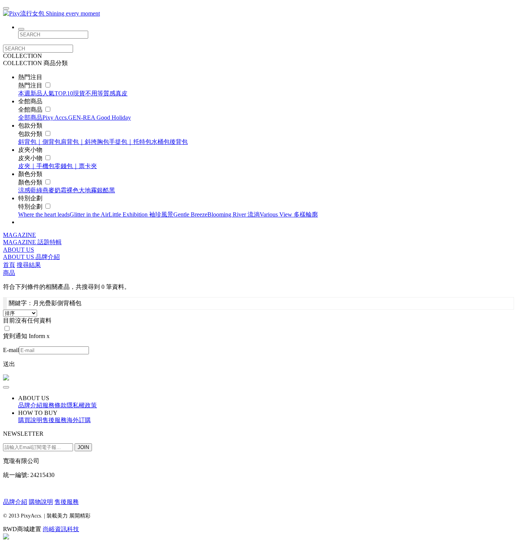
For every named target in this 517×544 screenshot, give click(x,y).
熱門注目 (31, 85)
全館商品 (31, 109)
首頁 (9, 265)
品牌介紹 (48, 257)
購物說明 (41, 502)
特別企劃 (31, 206)
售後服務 (67, 502)
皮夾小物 (31, 158)
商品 (9, 273)
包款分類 (31, 134)
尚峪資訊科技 (61, 529)
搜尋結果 (29, 265)
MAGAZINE (19, 235)
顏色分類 (31, 182)
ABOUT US (18, 249)
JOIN (83, 447)
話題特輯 (49, 242)
